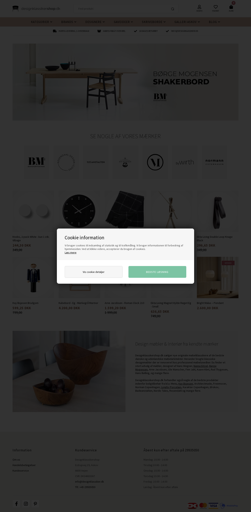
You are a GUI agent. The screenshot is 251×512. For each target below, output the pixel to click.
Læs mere (70, 252)
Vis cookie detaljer (94, 272)
